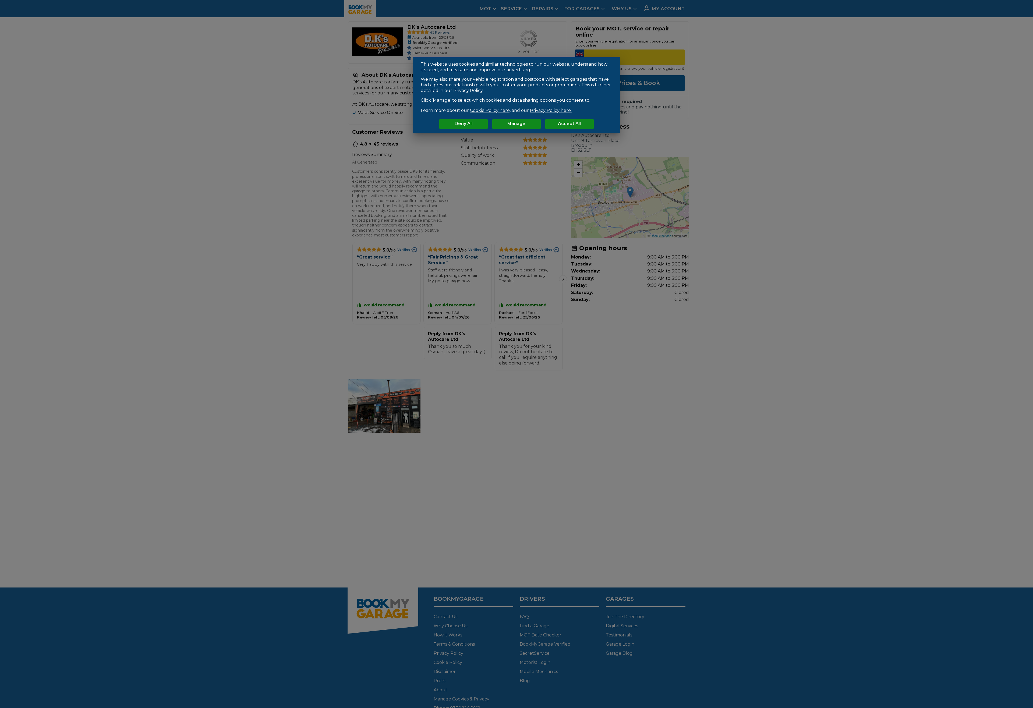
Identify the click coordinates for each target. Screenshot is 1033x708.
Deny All (464, 123)
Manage (516, 123)
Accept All (569, 123)
